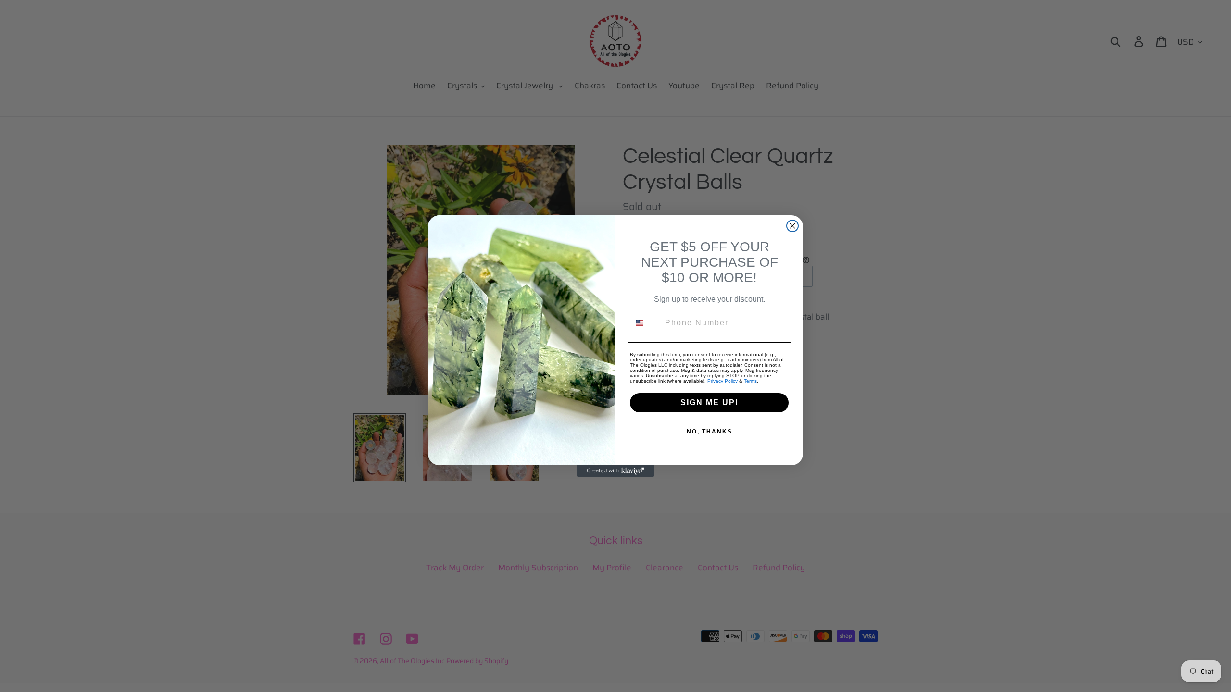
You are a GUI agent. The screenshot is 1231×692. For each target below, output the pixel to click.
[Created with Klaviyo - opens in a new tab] (615, 471)
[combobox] (645, 323)
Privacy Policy (722, 380)
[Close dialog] (792, 226)
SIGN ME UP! (709, 402)
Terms (750, 380)
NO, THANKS (709, 431)
